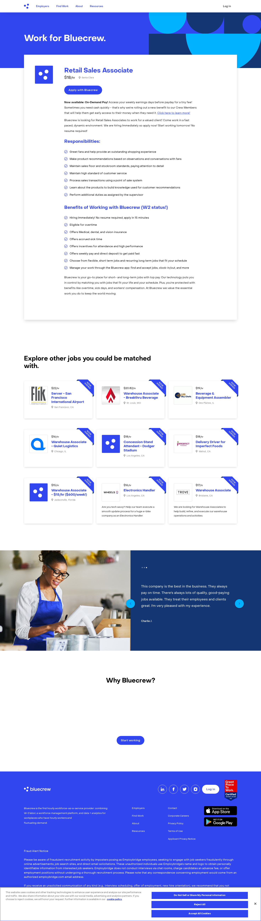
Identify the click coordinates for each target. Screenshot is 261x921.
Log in (227, 6)
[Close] (255, 904)
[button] (130, 603)
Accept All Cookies (200, 913)
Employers (42, 6)
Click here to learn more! (173, 113)
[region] (130, 904)
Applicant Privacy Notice (181, 839)
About (79, 6)
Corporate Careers (178, 816)
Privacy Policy (175, 823)
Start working (130, 740)
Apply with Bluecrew (83, 90)
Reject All (199, 904)
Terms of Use (175, 831)
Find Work (62, 6)
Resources (96, 6)
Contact (172, 808)
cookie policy (114, 899)
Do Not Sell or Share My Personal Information (199, 895)
